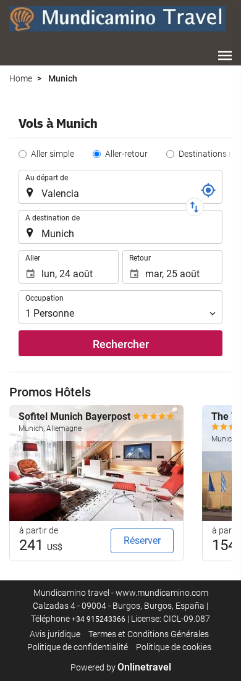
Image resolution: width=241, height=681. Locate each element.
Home (20, 78)
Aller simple (52, 154)
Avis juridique (55, 634)
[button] (225, 55)
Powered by (120, 667)
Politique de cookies (173, 647)
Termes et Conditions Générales (148, 634)
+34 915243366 (98, 619)
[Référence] (208, 190)
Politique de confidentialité (77, 647)
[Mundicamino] (117, 18)
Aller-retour (126, 154)
